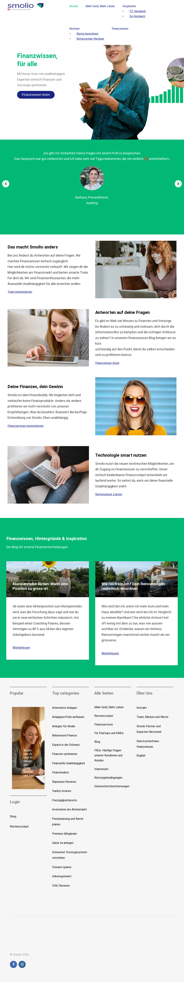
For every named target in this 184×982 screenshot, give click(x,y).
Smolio (73, 6)
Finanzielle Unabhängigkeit (68, 763)
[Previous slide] (5, 183)
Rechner (74, 28)
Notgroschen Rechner (90, 38)
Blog (97, 741)
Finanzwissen (120, 28)
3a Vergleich (137, 16)
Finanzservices (103, 724)
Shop (13, 816)
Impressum (101, 769)
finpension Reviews (64, 781)
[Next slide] (178, 183)
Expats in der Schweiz (66, 744)
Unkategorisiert (62, 876)
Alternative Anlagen (64, 707)
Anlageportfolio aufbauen (68, 717)
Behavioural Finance (64, 735)
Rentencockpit (19, 826)
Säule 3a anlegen (62, 843)
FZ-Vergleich (138, 11)
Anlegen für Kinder (63, 726)
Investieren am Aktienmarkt (69, 809)
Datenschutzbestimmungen (111, 786)
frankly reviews (61, 791)
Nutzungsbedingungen (108, 777)
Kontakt (142, 707)
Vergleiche (129, 6)
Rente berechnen (87, 33)
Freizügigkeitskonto (64, 800)
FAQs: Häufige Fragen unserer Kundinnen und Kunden (108, 755)
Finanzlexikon (60, 772)
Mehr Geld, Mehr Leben (100, 6)
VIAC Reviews (61, 885)
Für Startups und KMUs (109, 733)
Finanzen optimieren (64, 754)
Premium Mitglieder (64, 833)
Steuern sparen (61, 867)
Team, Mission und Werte (152, 717)
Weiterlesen (21, 647)
